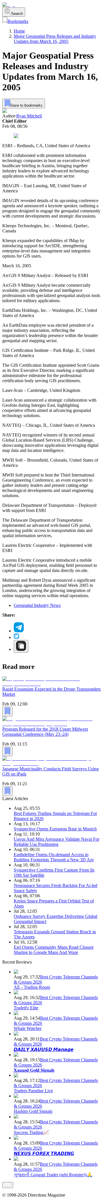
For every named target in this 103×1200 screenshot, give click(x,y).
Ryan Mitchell (29, 115)
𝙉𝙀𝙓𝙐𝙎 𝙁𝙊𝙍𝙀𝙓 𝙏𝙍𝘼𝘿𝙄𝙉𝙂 (44, 1153)
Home (19, 31)
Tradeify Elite (26, 1007)
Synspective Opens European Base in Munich (55, 828)
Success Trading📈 (31, 1132)
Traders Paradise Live (33, 1090)
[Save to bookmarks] (7, 711)
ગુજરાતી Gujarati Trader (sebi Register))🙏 (53, 1174)
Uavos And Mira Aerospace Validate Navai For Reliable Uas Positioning (56, 842)
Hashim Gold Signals (33, 1111)
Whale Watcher (27, 1028)
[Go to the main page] (8, 4)
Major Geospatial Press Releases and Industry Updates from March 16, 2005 (55, 39)
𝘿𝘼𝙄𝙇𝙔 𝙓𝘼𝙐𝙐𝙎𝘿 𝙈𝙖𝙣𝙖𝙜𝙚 (44, 1049)
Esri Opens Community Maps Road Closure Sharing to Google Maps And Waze (54, 950)
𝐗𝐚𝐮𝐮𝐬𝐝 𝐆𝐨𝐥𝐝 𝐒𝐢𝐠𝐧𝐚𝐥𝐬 (34, 1070)
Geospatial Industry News (37, 605)
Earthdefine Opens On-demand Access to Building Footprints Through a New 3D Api (54, 857)
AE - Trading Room (32, 987)
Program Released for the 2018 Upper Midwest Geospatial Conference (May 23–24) (45, 732)
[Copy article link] (21, 646)
